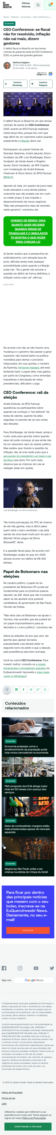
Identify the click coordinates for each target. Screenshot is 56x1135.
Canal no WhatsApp (17, 83)
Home (6, 17)
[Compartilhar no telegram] (31, 689)
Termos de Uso (8, 1098)
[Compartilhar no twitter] (38, 689)
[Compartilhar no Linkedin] (16, 689)
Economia (25, 17)
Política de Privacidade (12, 1092)
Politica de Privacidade (34, 1118)
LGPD (4, 1104)
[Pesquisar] (38, 5)
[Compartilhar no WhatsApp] (45, 689)
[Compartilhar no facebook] (23, 689)
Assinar (28, 930)
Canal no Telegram (43, 83)
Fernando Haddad (28, 367)
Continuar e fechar (28, 1126)
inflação (24, 140)
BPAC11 (8, 177)
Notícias (15, 17)
